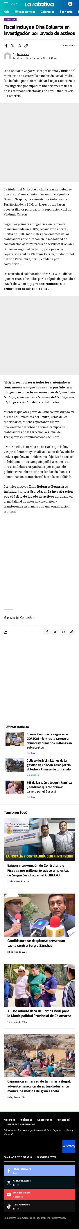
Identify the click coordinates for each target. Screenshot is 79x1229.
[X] (39, 1182)
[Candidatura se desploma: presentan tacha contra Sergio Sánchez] (39, 915)
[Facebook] (39, 1170)
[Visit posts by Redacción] (7, 56)
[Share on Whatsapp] (19, 46)
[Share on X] (12, 46)
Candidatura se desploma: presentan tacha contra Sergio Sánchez (36, 943)
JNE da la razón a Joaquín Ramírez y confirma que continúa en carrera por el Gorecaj (49, 787)
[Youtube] (39, 1194)
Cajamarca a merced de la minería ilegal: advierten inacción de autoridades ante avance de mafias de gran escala (39, 1086)
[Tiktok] (39, 1206)
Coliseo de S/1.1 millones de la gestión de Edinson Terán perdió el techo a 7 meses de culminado (49, 765)
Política (10, 19)
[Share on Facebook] (6, 46)
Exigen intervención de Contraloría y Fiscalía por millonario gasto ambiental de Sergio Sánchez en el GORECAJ (38, 870)
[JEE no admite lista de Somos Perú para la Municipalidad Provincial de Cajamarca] (39, 985)
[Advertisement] (39, 142)
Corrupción (27, 617)
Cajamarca (33, 775)
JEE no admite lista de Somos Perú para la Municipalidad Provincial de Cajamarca (39, 1013)
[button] (7, 3)
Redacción (23, 54)
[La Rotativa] (39, 3)
